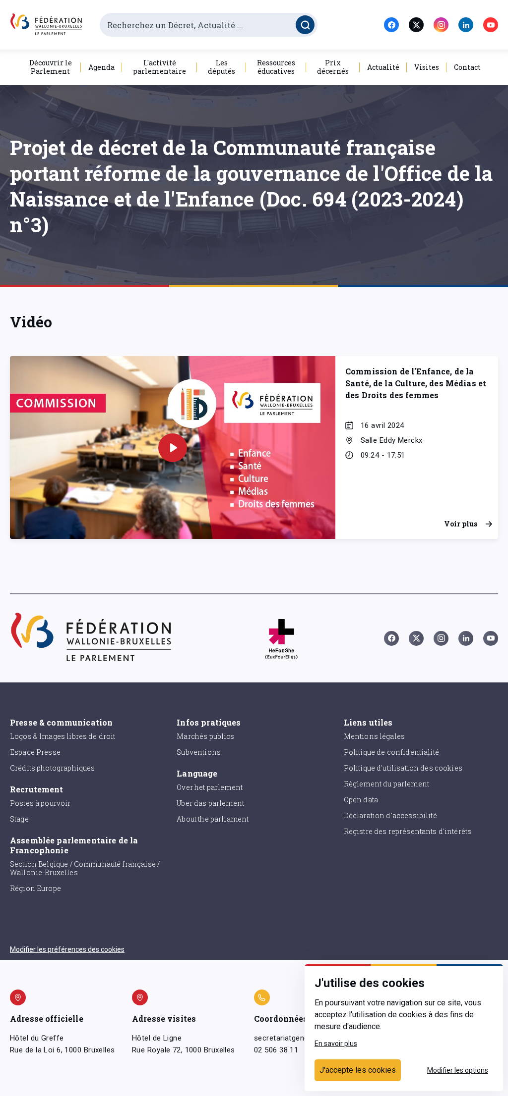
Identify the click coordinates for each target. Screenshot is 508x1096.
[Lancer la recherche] (305, 24)
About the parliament (213, 819)
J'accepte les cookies (357, 1070)
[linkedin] (465, 24)
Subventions (199, 752)
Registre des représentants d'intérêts (408, 831)
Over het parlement (210, 787)
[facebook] (391, 24)
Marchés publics (205, 736)
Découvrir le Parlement (50, 67)
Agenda (101, 67)
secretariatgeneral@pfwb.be (302, 1038)
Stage (19, 819)
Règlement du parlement (386, 783)
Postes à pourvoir (40, 803)
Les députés (221, 67)
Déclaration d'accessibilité (390, 815)
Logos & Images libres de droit (63, 736)
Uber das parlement (210, 803)
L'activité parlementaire (159, 67)
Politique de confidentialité (391, 752)
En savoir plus (336, 1043)
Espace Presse (35, 752)
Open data (361, 799)
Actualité (383, 67)
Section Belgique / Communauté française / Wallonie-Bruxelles (85, 868)
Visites (426, 67)
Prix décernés (333, 67)
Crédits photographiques (52, 768)
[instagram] (441, 24)
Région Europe (35, 888)
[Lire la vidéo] (172, 447)
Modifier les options (457, 1070)
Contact (467, 67)
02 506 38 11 (276, 1049)
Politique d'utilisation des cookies (403, 768)
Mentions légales (374, 736)
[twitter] (416, 24)
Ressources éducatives (276, 67)
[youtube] (490, 24)
